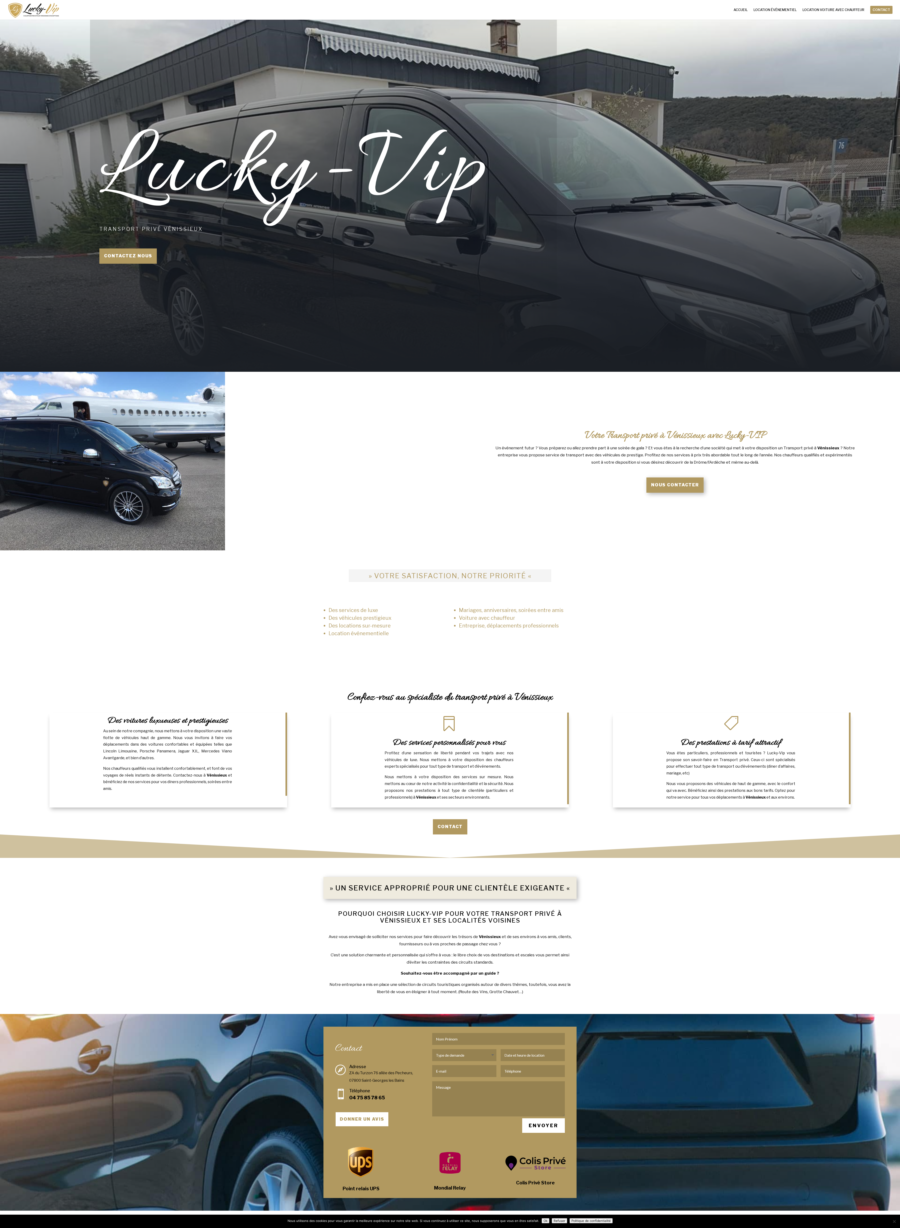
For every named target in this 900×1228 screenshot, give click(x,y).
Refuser (559, 1221)
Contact (450, 826)
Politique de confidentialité (591, 1221)
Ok (546, 1221)
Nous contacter (675, 484)
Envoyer (543, 1125)
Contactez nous (128, 255)
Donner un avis (362, 1119)
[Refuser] (894, 1221)
